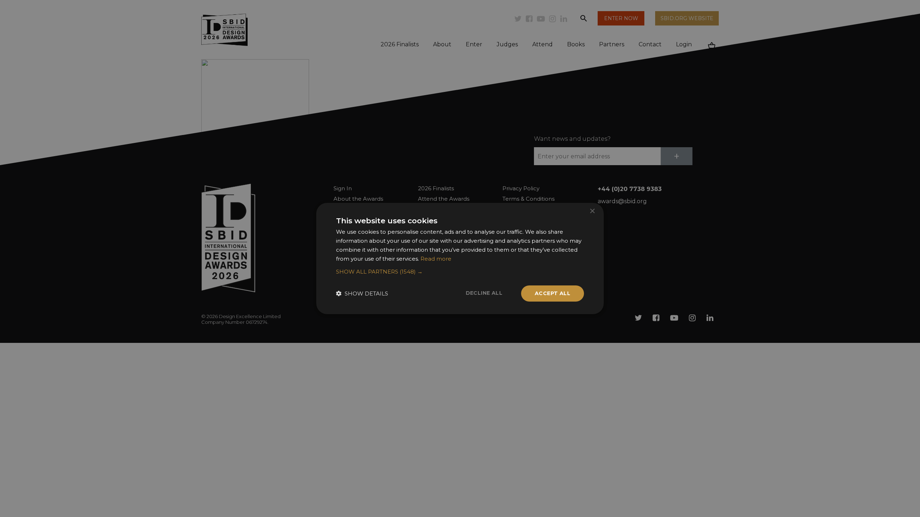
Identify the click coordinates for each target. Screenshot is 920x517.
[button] (460, 272)
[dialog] (460, 258)
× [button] (592, 211)
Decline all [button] (484, 293)
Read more (435, 258)
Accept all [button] (552, 293)
